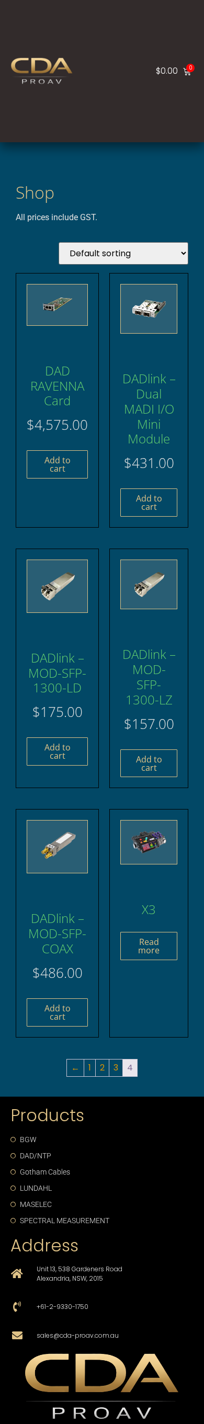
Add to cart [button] (57, 464)
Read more (149, 946)
